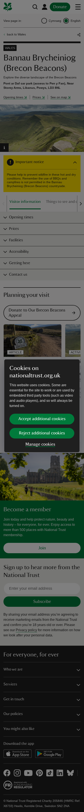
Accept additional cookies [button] (41, 419)
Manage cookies (40, 444)
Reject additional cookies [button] (42, 433)
